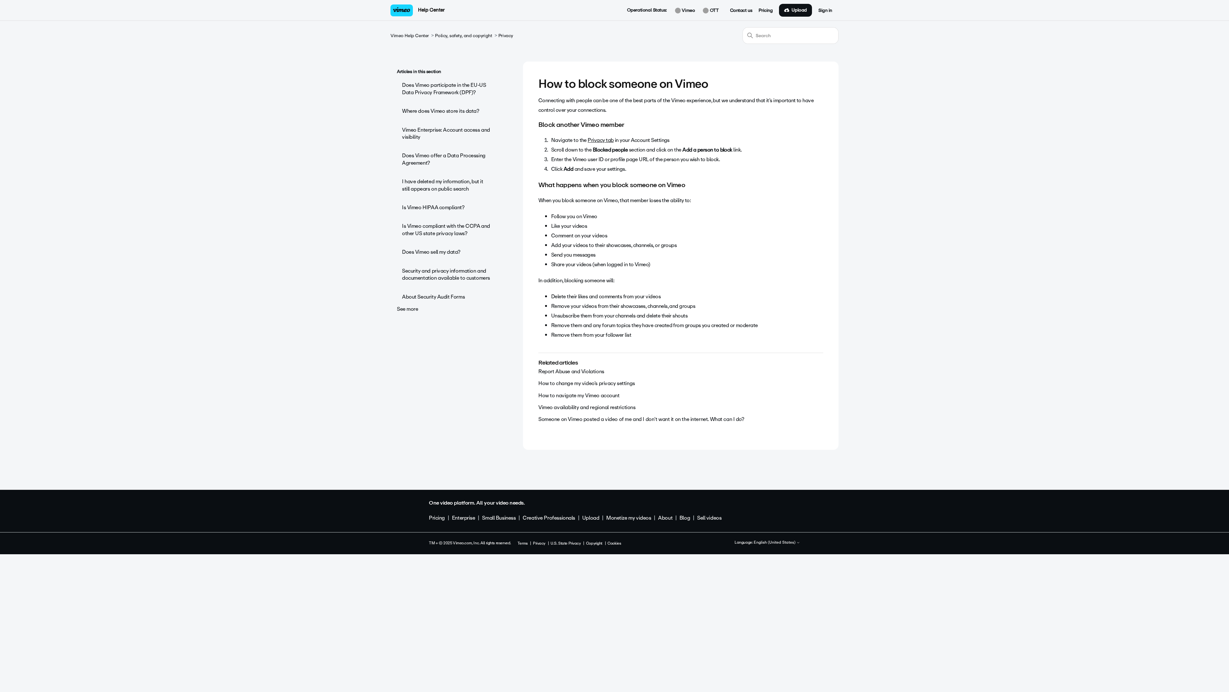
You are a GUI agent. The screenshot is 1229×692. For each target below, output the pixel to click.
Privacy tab (601, 140)
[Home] (401, 10)
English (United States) (775, 542)
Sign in (825, 10)
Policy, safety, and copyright (463, 35)
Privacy (505, 35)
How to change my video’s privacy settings (586, 383)
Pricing (766, 10)
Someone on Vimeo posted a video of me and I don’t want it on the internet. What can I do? (641, 419)
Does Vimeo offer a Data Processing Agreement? (444, 159)
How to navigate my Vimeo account (579, 395)
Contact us (741, 10)
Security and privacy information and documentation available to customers (446, 274)
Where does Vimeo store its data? (440, 111)
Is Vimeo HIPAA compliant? (433, 207)
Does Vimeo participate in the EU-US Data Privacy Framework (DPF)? (444, 88)
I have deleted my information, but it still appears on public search (442, 185)
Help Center (431, 9)
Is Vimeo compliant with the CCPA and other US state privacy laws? (446, 229)
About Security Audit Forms (433, 296)
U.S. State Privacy (565, 543)
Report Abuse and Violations (571, 371)
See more (407, 309)
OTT (714, 10)
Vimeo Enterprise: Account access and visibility (446, 133)
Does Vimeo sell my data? (431, 252)
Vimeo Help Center (409, 35)
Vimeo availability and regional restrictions (587, 407)
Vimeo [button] (688, 10)
